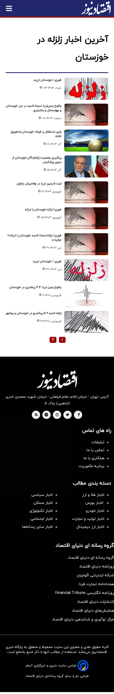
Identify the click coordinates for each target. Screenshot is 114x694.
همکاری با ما (94, 458)
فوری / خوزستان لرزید (47, 261)
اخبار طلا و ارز (93, 494)
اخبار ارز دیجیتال (90, 526)
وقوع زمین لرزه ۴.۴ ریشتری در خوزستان (35, 287)
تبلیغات (97, 442)
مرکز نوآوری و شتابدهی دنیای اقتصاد (83, 619)
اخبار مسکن (43, 502)
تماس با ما (95, 450)
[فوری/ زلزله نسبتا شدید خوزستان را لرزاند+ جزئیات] (86, 244)
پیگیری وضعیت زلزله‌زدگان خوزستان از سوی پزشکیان (36, 159)
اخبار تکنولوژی (41, 510)
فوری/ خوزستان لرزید (47, 80)
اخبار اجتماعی (41, 518)
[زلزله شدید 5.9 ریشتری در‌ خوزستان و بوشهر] (86, 322)
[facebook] (79, 415)
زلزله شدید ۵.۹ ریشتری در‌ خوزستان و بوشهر (33, 313)
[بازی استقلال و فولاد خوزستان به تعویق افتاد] (86, 141)
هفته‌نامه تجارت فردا (96, 584)
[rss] (36, 415)
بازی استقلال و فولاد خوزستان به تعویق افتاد (36, 134)
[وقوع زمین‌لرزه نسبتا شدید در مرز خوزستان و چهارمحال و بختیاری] (86, 115)
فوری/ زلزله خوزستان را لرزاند (43, 209)
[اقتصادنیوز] (57, 380)
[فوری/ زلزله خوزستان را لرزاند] (86, 218)
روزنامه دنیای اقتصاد (96, 566)
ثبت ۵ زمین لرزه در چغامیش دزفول (39, 183)
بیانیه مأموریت (91, 466)
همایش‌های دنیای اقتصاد (93, 610)
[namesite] (96, 8)
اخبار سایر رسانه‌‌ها (37, 526)
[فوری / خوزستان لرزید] (86, 270)
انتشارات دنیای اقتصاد (95, 601)
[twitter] (67, 415)
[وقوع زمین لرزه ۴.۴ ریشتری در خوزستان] (86, 296)
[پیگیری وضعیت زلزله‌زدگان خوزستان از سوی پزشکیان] (86, 166)
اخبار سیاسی (42, 494)
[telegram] (46, 415)
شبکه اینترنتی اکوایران (95, 575)
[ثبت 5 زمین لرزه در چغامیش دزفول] (86, 192)
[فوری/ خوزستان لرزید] (86, 89)
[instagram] (57, 415)
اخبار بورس (94, 502)
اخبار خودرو (95, 510)
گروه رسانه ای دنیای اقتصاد (91, 557)
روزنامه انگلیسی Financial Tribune (84, 593)
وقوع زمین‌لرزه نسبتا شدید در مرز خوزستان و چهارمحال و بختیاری (33, 108)
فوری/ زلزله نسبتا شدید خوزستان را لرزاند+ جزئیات (34, 237)
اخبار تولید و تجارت (88, 518)
